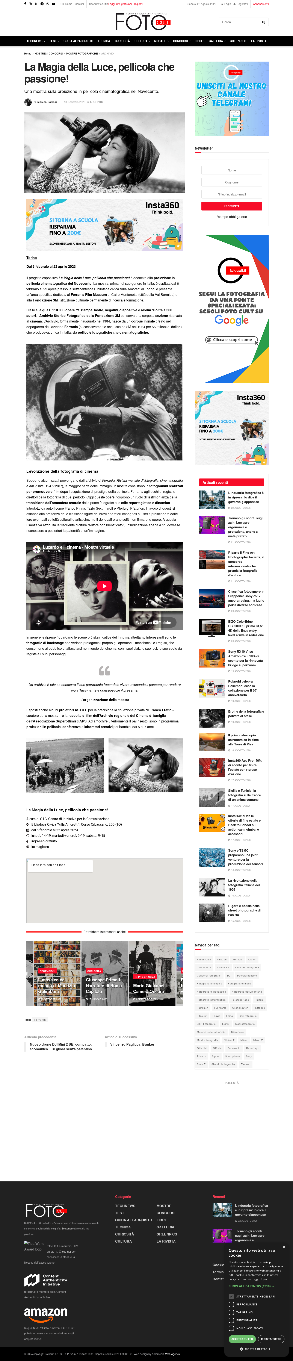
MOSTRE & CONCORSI (49, 53)
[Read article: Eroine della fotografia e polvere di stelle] (212, 718)
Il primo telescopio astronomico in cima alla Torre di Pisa (243, 739)
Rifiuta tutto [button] (271, 1339)
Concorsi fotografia (247, 967)
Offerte (217, 1048)
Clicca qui (65, 1251)
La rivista (258, 41)
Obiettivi (202, 1048)
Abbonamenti (261, 4)
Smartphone (232, 1056)
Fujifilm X (202, 1007)
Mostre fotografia (207, 1040)
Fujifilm (259, 999)
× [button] (283, 1247)
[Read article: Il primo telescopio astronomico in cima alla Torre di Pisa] (212, 742)
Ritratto (201, 1056)
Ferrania (40, 1019)
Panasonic (234, 1048)
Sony (249, 1056)
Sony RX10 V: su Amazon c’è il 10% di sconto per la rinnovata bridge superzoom (245, 658)
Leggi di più (259, 1279)
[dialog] (256, 1300)
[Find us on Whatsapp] (48, 4)
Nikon (244, 1040)
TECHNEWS (34, 41)
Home (27, 53)
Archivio (238, 959)
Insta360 (259, 1007)
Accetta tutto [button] (242, 1339)
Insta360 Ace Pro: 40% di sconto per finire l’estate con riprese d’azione (245, 767)
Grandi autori (240, 1007)
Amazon (222, 959)
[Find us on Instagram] (30, 4)
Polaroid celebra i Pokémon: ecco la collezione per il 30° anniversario (242, 688)
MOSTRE (160, 41)
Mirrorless (237, 1032)
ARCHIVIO (107, 53)
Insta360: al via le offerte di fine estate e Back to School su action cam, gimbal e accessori (244, 824)
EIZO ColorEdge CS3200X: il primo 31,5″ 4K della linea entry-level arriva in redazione (246, 628)
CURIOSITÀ (122, 41)
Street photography (223, 1064)
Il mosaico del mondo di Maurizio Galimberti (56, 985)
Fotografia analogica (209, 983)
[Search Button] (264, 22)
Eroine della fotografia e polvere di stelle (246, 713)
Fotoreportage (240, 999)
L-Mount (202, 1015)
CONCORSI (180, 41)
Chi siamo (66, 4)
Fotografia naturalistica (211, 999)
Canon (252, 959)
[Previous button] (29, 973)
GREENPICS (238, 41)
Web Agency (172, 1354)
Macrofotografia (245, 1023)
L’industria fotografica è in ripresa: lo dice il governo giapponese (246, 497)
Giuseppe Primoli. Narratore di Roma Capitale (104, 985)
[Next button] (180, 973)
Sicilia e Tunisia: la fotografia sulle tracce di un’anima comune (244, 795)
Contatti (79, 4)
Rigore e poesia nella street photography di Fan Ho (244, 910)
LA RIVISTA (166, 1241)
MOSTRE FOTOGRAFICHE (82, 53)
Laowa (217, 1015)
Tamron (245, 1064)
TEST (53, 41)
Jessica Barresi (47, 102)
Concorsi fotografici (209, 975)
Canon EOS (204, 967)
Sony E (201, 1064)
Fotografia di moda (239, 983)
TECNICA (104, 41)
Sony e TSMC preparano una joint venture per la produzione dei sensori (245, 857)
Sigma (215, 1056)
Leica (229, 1015)
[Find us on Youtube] (53, 4)
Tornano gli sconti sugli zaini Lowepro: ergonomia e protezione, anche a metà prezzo (245, 527)
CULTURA (140, 41)
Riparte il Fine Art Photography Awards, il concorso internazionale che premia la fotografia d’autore (246, 563)
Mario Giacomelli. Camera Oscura (150, 988)
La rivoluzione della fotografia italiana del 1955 (244, 885)
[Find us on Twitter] (36, 4)
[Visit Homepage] (121, 22)
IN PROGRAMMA (145, 976)
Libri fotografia (248, 1015)
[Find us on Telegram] (42, 4)
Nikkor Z (229, 1040)
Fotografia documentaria (247, 991)
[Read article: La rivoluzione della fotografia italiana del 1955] (212, 887)
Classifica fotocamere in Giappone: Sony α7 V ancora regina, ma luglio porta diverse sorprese (246, 598)
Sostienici (67, 1228)
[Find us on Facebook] (25, 4)
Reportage (252, 1048)
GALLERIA (216, 41)
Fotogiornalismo (247, 975)
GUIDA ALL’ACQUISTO (78, 41)
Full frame (220, 1007)
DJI (229, 975)
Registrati (242, 4)
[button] (256, 1286)
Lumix (226, 1023)
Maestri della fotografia (211, 1032)
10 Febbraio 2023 (74, 102)
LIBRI (198, 41)
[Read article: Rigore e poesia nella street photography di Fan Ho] (212, 913)
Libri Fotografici (206, 1023)
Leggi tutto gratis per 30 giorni (125, 4)
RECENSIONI (48, 971)
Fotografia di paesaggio (211, 991)
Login (227, 4)
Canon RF (223, 967)
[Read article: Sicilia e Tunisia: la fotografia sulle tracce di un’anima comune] (212, 797)
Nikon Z (258, 1040)
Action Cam (204, 959)
